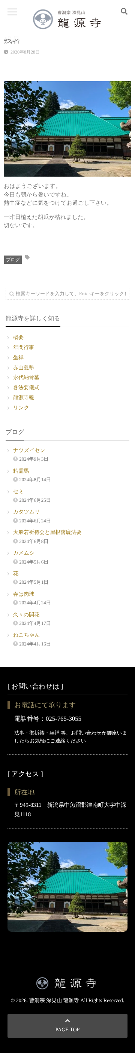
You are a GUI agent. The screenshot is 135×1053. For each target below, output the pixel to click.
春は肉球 (23, 594)
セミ (18, 492)
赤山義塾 (23, 368)
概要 (18, 338)
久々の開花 (26, 615)
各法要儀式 (26, 388)
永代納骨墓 (26, 378)
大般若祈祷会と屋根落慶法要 (47, 532)
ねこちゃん (26, 635)
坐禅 (18, 358)
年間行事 (23, 348)
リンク (21, 408)
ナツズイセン (29, 451)
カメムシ (23, 553)
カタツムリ (26, 512)
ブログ (13, 259)
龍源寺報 (23, 398)
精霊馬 (21, 471)
